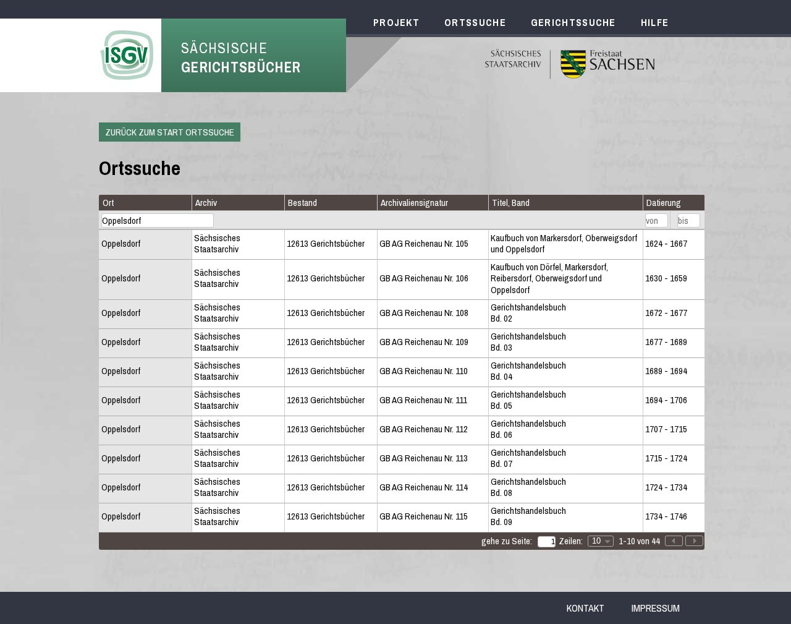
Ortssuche (475, 22)
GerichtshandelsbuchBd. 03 (528, 342)
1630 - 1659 (666, 278)
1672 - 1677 (666, 312)
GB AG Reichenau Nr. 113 (423, 458)
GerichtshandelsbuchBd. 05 (528, 400)
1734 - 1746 (666, 516)
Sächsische (241, 57)
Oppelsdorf (120, 243)
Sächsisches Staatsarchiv (217, 244)
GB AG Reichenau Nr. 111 (423, 400)
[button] (694, 541)
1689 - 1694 (666, 371)
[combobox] (601, 541)
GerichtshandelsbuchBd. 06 (528, 429)
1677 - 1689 (666, 342)
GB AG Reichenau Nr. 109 (423, 342)
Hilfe (655, 22)
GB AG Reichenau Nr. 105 (423, 243)
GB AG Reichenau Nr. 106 (423, 278)
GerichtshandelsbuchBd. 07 (528, 458)
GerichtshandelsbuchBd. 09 (528, 516)
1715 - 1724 (666, 458)
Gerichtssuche (573, 22)
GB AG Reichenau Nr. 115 (423, 516)
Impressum (656, 608)
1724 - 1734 (666, 487)
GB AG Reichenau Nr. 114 (423, 487)
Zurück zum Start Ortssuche (169, 132)
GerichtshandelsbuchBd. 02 (528, 313)
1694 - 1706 (666, 400)
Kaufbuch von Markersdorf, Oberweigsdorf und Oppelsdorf (564, 244)
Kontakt (585, 608)
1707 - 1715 (666, 429)
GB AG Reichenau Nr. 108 (423, 312)
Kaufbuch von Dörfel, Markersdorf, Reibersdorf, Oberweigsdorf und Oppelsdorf (549, 279)
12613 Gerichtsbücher (326, 243)
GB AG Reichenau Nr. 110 (423, 371)
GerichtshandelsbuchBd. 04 (528, 371)
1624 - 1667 (666, 243)
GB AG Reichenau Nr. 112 (423, 429)
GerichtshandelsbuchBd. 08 (528, 487)
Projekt (396, 22)
